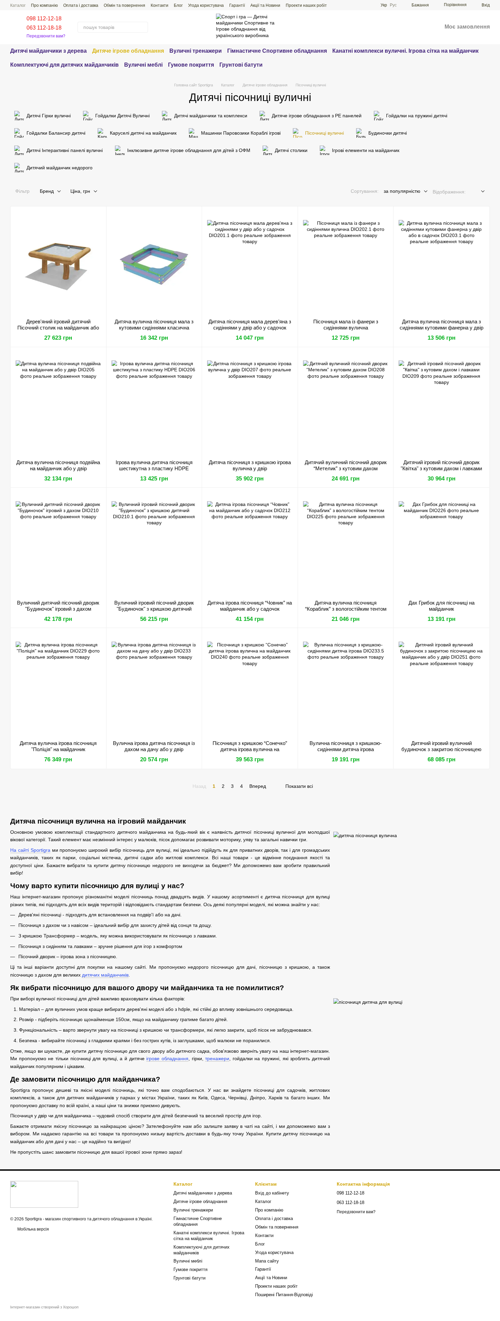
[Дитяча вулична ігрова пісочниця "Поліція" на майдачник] (58, 684)
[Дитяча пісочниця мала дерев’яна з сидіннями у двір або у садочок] (250, 262)
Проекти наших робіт (306, 5)
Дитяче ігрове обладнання (128, 51)
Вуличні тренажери (195, 51)
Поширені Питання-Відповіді (284, 1294)
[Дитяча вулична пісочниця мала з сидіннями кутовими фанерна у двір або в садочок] (441, 262)
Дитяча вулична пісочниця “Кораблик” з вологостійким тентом (345, 606)
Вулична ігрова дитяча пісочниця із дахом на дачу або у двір (154, 746)
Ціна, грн (80, 191)
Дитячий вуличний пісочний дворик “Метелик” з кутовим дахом (346, 465)
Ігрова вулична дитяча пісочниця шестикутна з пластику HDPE (154, 465)
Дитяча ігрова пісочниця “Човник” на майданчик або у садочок (249, 606)
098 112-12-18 (44, 18)
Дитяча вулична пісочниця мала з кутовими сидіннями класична (154, 325)
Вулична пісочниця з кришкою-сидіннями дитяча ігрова (346, 746)
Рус (393, 5)
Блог (178, 5)
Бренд (47, 191)
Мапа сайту (267, 1261)
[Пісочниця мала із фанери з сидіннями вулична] (345, 262)
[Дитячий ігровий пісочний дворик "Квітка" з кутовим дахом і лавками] (441, 403)
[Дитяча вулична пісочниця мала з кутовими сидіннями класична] (154, 262)
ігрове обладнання (167, 1058)
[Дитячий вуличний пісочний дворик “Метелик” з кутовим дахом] (345, 403)
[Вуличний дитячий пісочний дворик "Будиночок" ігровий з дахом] (58, 544)
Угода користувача (206, 5)
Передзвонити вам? (46, 36)
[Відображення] (478, 191)
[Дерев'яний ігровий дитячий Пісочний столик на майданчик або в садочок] (58, 262)
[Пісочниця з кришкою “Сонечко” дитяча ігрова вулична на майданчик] (250, 684)
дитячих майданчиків (105, 975)
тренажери (217, 1058)
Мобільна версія (32, 1229)
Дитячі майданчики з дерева (48, 51)
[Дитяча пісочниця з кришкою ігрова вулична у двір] (250, 403)
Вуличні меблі (143, 65)
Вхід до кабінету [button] (272, 1193)
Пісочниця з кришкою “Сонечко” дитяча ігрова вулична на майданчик (250, 749)
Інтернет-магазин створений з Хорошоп (44, 1307)
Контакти (159, 5)
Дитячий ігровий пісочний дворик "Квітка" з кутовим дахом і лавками (441, 465)
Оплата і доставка (80, 5)
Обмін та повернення (124, 5)
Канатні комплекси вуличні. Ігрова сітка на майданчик (405, 51)
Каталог (18, 5)
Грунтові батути (241, 65)
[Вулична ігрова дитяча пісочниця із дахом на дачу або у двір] (154, 684)
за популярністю (402, 191)
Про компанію (44, 5)
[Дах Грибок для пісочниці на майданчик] (441, 544)
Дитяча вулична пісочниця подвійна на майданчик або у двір (58, 465)
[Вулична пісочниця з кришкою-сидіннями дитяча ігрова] (345, 684)
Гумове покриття (191, 65)
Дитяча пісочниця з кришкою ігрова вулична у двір (250, 465)
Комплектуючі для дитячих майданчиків (64, 65)
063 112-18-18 (44, 28)
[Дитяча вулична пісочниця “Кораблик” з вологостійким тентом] (345, 544)
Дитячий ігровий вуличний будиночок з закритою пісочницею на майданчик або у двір (441, 749)
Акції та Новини (265, 5)
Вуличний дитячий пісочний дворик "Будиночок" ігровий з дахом (58, 606)
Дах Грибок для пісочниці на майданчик (441, 606)
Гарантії (237, 5)
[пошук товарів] (142, 27)
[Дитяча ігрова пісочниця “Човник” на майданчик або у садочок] (250, 544)
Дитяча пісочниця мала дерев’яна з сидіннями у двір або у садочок (250, 325)
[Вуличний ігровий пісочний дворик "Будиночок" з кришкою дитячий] (154, 544)
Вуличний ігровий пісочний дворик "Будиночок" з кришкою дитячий (154, 606)
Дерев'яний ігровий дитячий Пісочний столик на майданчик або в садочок (58, 328)
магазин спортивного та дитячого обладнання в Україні (98, 1219)
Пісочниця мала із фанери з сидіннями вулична (345, 325)
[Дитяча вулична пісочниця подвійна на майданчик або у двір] (58, 403)
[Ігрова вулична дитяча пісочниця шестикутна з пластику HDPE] (154, 403)
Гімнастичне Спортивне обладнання (277, 51)
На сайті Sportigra (30, 850)
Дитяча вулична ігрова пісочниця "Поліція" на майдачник (58, 746)
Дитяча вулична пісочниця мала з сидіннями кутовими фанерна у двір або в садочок (441, 328)
